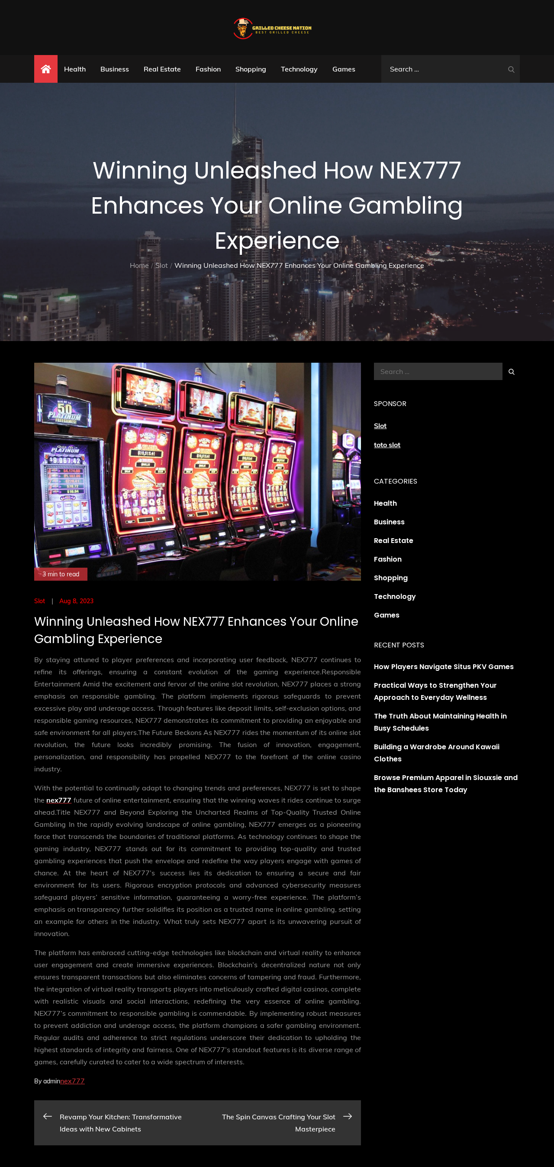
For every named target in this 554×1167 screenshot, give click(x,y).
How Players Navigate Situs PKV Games (444, 667)
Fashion (208, 69)
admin (51, 1081)
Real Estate (162, 69)
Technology (299, 69)
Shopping (250, 69)
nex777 (72, 1080)
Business (114, 69)
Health (75, 69)
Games (343, 69)
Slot (39, 601)
